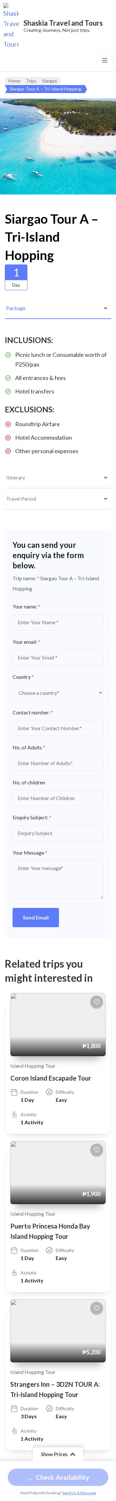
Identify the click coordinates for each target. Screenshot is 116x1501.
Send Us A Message (79, 1492)
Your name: (26, 606)
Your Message (30, 853)
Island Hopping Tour (32, 1066)
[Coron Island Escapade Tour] (58, 1024)
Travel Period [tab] (21, 499)
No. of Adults (29, 747)
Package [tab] (15, 308)
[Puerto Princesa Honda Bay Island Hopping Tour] (58, 1172)
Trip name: (26, 578)
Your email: (26, 642)
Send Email (36, 917)
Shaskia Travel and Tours (63, 23)
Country (23, 677)
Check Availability (63, 1477)
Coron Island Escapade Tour (50, 1078)
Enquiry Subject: (32, 817)
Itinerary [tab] (15, 477)
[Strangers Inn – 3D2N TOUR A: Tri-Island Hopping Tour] (58, 1330)
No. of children (29, 782)
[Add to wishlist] (96, 1002)
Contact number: (33, 712)
